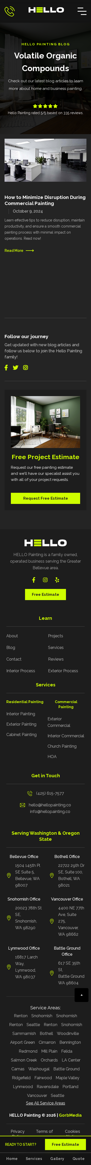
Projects (55, 635)
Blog (10, 647)
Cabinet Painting (21, 734)
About (12, 635)
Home (11, 1159)
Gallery (57, 1159)
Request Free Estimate (45, 498)
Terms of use (44, 1134)
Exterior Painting (21, 724)
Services (56, 647)
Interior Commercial (66, 735)
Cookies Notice (72, 1134)
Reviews (56, 659)
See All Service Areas (45, 1103)
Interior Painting (20, 713)
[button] (82, 11)
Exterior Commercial (59, 722)
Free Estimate (45, 594)
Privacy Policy (18, 1134)
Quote (79, 1159)
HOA (52, 756)
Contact (13, 659)
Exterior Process (63, 670)
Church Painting (62, 746)
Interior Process (20, 670)
